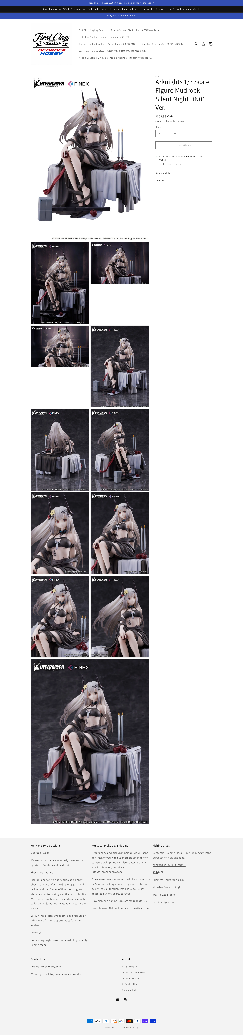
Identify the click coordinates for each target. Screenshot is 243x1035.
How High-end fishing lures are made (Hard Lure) (121, 908)
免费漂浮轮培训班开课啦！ (169, 865)
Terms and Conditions (134, 972)
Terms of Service (131, 978)
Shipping (159, 121)
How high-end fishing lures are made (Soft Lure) (120, 901)
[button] (119, 30)
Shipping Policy (130, 989)
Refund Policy (129, 984)
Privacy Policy (129, 966)
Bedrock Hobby (132, 1027)
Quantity (159, 126)
